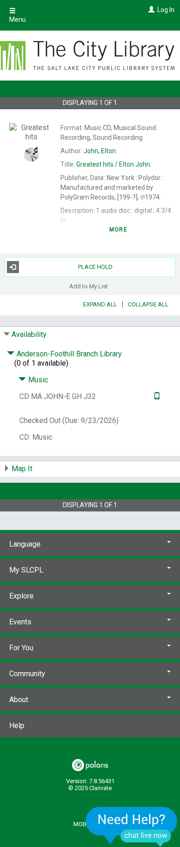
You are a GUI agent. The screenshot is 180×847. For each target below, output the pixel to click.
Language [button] (25, 544)
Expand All (100, 304)
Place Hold (95, 266)
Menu (17, 19)
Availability (29, 334)
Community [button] (27, 673)
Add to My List (88, 286)
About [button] (18, 699)
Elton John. (113, 164)
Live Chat (131, 826)
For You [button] (21, 647)
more (118, 229)
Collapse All (148, 304)
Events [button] (20, 621)
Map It (22, 468)
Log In (165, 9)
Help (16, 725)
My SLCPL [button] (26, 570)
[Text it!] (156, 396)
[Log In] (150, 9)
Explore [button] (21, 596)
